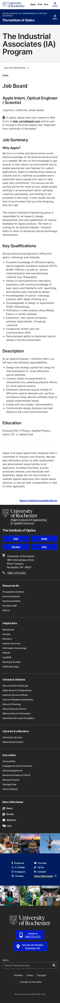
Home (5, 75)
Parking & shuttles (11, 661)
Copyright (41, 975)
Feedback (18, 975)
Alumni (6, 610)
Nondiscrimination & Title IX (16, 775)
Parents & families (11, 601)
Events (10, 814)
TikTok (40, 867)
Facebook (19, 863)
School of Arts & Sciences (15, 685)
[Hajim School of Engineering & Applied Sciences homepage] (24, 517)
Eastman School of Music (15, 694)
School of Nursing (11, 704)
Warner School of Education (16, 713)
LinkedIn (41, 871)
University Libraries (12, 737)
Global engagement (12, 770)
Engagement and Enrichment (17, 765)
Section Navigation (15, 68)
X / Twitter (20, 867)
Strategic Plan (9, 784)
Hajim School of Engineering (16, 690)
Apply (33, 4)
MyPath (6, 652)
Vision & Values (10, 789)
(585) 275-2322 (16, 573)
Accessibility (8, 761)
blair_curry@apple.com (26, 121)
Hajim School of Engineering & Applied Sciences (24, 14)
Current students (11, 596)
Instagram (20, 871)
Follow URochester (43, 876)
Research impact (10, 779)
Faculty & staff (9, 605)
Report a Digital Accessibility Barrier (38, 500)
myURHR (6, 657)
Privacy (30, 975)
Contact (6, 634)
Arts (9, 825)
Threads (19, 876)
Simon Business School (14, 708)
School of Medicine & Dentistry (17, 699)
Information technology (14, 648)
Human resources (11, 643)
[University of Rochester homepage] (13, 4)
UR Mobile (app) (10, 666)
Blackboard (8, 629)
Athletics (11, 820)
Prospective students (13, 591)
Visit (40, 4)
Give (46, 4)
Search (5, 960)
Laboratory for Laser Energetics (18, 718)
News (9, 808)
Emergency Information (31, 981)
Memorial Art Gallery (12, 741)
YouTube (42, 863)
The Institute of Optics (18, 20)
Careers (16, 546)
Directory (7, 638)
